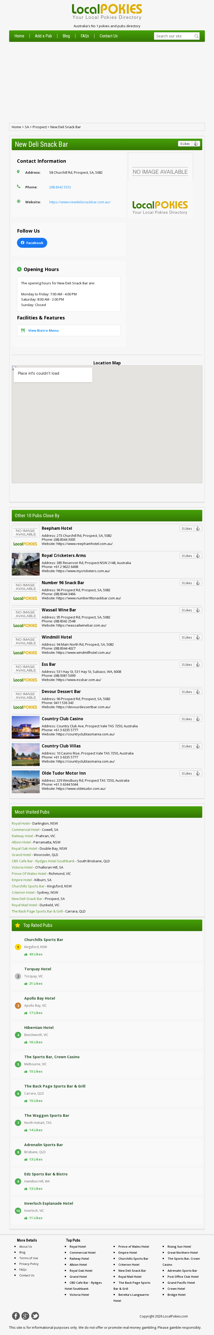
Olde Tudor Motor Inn (64, 773)
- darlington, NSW (35, 823)
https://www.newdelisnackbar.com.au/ (79, 202)
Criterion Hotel (128, 1264)
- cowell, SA (35, 829)
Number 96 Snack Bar (63, 582)
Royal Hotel (78, 1246)
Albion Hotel (78, 1264)
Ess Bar (49, 664)
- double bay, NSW (39, 848)
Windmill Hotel (57, 637)
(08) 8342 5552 (60, 187)
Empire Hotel (127, 1252)
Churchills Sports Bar (133, 1258)
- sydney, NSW (35, 892)
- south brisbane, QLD (61, 861)
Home (19, 36)
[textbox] (177, 36)
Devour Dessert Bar (61, 691)
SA (27, 127)
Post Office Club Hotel (183, 1276)
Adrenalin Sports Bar (182, 1270)
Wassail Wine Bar (59, 609)
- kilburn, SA (31, 879)
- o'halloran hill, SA (37, 867)
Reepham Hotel (57, 528)
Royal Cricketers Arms (64, 555)
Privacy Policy (29, 1264)
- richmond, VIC (41, 873)
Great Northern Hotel (183, 1252)
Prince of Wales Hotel (133, 1246)
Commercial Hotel (83, 1252)
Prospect (40, 127)
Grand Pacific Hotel (181, 1283)
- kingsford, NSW (42, 886)
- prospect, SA (38, 898)
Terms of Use (28, 1258)
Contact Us (109, 36)
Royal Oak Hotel (81, 1270)
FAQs (85, 36)
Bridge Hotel (177, 1295)
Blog (66, 36)
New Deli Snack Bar (65, 127)
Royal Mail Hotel (129, 1276)
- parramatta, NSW (36, 842)
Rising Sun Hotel (179, 1246)
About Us (25, 1246)
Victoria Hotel (79, 1295)
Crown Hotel (176, 1289)
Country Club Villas (61, 745)
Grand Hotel (78, 1276)
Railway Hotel (79, 1258)
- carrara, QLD (49, 911)
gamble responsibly (185, 1327)
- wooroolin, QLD (35, 854)
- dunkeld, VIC (36, 905)
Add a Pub (43, 36)
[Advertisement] (107, 82)
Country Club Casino (62, 718)
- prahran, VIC (33, 835)
